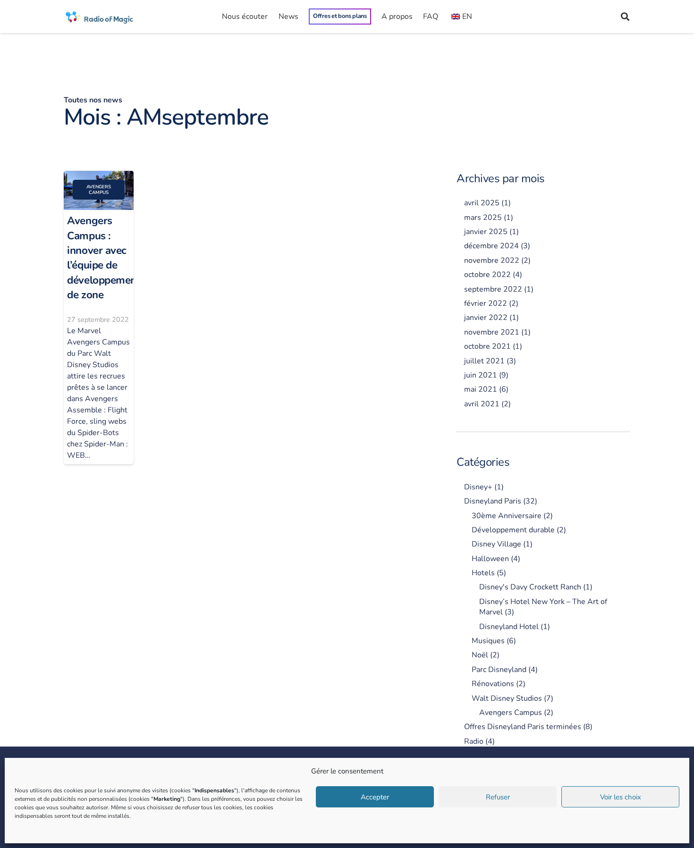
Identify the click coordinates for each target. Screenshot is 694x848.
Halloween (490, 559)
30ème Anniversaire (507, 516)
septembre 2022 (493, 289)
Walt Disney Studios (507, 698)
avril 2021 (481, 404)
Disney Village (496, 544)
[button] (625, 16)
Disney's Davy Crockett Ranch (530, 587)
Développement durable (513, 530)
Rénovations (493, 684)
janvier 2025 (486, 232)
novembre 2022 (491, 260)
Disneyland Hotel (509, 626)
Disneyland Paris (492, 501)
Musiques (488, 641)
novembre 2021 (491, 332)
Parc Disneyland (499, 669)
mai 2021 (480, 389)
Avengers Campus (510, 712)
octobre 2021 (487, 346)
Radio (473, 741)
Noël (480, 655)
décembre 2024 (491, 246)
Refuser (498, 797)
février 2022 (485, 303)
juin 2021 (480, 375)
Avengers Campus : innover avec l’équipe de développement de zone (103, 257)
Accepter (375, 797)
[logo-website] (100, 16)
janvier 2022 (486, 317)
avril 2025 (481, 203)
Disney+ (478, 487)
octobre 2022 (487, 274)
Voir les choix (620, 797)
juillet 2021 (484, 361)
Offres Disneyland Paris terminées (522, 727)
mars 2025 (483, 217)
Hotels (483, 573)
